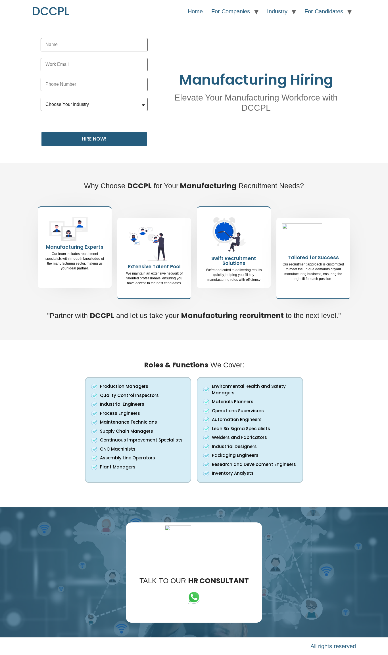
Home (195, 11)
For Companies (230, 11)
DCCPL (50, 11)
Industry (277, 11)
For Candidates (323, 11)
